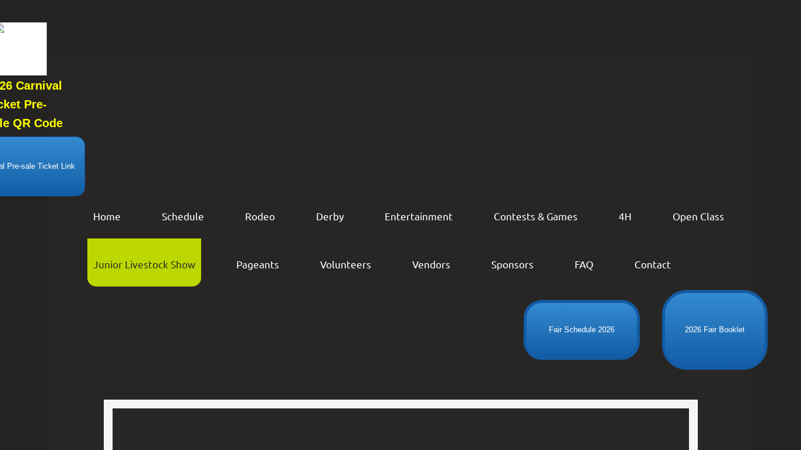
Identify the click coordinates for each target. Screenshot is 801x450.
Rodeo (260, 216)
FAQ (584, 264)
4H (625, 216)
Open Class (698, 216)
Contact (652, 264)
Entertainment (419, 216)
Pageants (257, 264)
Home (107, 216)
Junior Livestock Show (144, 264)
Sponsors (512, 264)
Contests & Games (536, 216)
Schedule (183, 216)
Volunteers (345, 264)
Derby (330, 216)
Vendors (431, 264)
